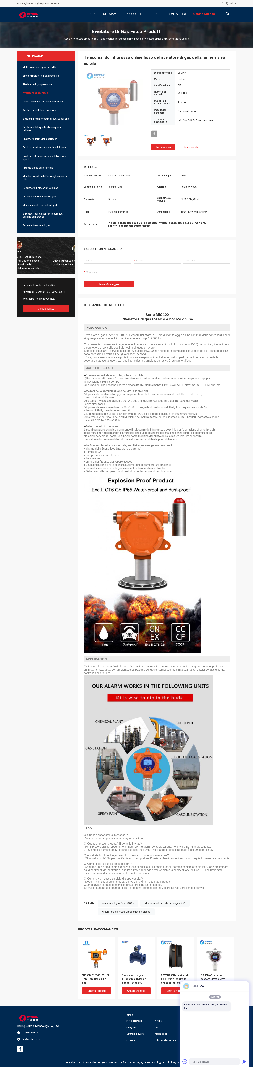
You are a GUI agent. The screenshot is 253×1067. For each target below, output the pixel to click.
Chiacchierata (46, 308)
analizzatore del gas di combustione (43, 101)
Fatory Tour (131, 1027)
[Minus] (244, 986)
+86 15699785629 (55, 292)
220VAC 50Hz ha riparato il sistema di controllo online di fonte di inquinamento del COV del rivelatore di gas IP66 (175, 979)
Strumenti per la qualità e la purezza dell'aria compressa (43, 215)
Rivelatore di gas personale (37, 84)
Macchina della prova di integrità (40, 205)
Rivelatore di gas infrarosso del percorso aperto (45, 158)
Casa (67, 38)
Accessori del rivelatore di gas (39, 196)
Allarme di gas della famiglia (38, 167)
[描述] (227, 13)
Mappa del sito (162, 1034)
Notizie (158, 1021)
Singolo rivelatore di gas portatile (41, 75)
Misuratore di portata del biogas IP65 (165, 903)
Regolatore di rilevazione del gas (40, 188)
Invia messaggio (109, 284)
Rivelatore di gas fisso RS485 (118, 903)
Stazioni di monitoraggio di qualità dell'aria (46, 118)
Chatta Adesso (163, 147)
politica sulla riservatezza (166, 1040)
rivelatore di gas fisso (84, 38)
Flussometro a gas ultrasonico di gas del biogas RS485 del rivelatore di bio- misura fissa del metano (135, 979)
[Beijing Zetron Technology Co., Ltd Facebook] (222, 3)
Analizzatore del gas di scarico (39, 110)
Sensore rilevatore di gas (36, 225)
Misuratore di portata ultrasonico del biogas (126, 911)
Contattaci (131, 1040)
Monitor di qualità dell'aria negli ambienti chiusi (45, 178)
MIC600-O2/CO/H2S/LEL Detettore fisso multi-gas (95, 979)
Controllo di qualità (135, 1034)
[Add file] (184, 1061)
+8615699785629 (45, 298)
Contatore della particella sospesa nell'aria (42, 129)
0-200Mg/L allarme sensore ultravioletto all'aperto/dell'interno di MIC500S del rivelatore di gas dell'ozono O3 (215, 979)
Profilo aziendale (134, 1021)
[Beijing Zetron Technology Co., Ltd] (28, 14)
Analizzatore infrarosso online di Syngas (45, 147)
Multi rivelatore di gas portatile (39, 67)
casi (157, 1027)
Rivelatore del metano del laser (40, 139)
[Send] (244, 1061)
